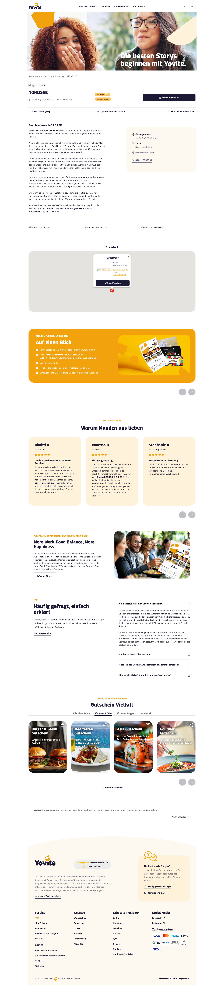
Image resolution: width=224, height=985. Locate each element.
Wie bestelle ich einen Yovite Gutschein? (140, 604)
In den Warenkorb (170, 97)
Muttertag (78, 944)
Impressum (183, 978)
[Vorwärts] (191, 392)
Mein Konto (40, 928)
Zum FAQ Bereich (42, 633)
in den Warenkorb (114, 283)
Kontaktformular (155, 893)
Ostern (77, 928)
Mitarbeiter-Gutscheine (46, 950)
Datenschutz (165, 978)
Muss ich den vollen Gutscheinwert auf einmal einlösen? (149, 665)
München (117, 928)
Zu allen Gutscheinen (112, 787)
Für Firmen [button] (138, 6)
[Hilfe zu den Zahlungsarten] (170, 942)
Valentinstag (80, 938)
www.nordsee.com (144, 152)
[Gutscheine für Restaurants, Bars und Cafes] (35, 6)
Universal (145, 713)
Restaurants (34, 76)
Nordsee (117, 949)
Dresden (117, 933)
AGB (175, 978)
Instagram (157, 923)
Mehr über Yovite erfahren (48, 896)
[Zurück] (182, 392)
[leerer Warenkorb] (192, 5)
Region (126, 713)
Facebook (157, 918)
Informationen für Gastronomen (50, 955)
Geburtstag (79, 923)
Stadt (81, 713)
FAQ (37, 918)
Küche (103, 713)
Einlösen (106, 6)
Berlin (116, 918)
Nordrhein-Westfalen (123, 954)
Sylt (115, 938)
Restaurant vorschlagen (46, 933)
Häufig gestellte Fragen (159, 886)
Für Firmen (40, 966)
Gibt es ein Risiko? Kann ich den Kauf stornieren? (145, 675)
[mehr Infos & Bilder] (104, 269)
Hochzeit (78, 933)
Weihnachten (80, 918)
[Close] (128, 256)
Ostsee (116, 944)
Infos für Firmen (45, 576)
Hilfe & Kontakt (121, 6)
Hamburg (47, 76)
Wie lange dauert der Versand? (135, 654)
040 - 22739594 (143, 160)
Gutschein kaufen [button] (87, 6)
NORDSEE (112, 258)
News (37, 961)
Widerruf (39, 938)
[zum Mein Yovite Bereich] (185, 5)
